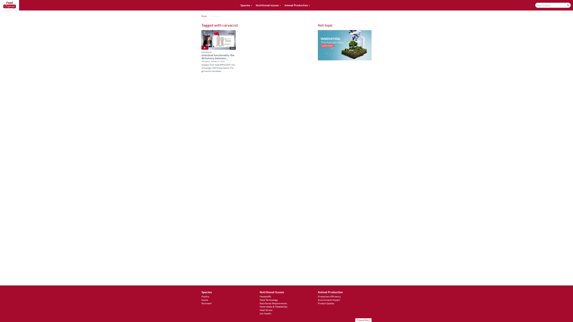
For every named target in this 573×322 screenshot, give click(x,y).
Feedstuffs (265, 296)
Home (204, 16)
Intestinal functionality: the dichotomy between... (217, 57)
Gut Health (206, 52)
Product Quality (326, 303)
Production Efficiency (329, 296)
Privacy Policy (363, 320)
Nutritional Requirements (273, 303)
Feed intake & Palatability (273, 306)
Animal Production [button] (296, 5)
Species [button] (245, 5)
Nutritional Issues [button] (267, 5)
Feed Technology (269, 299)
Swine (204, 299)
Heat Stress (266, 310)
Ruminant (206, 303)
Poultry (205, 296)
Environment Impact (329, 299)
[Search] (568, 5)
